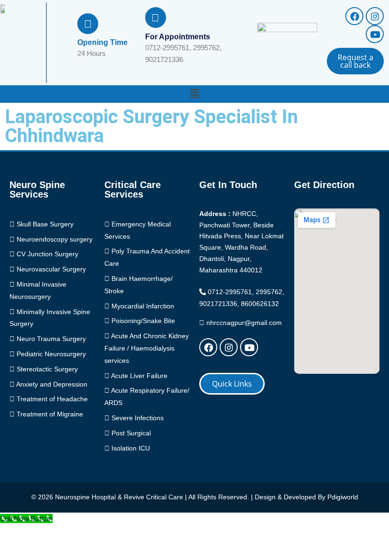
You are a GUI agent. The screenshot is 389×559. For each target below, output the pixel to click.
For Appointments (177, 37)
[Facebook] (354, 16)
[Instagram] (375, 16)
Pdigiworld (342, 497)
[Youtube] (375, 34)
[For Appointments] (155, 17)
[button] (194, 94)
